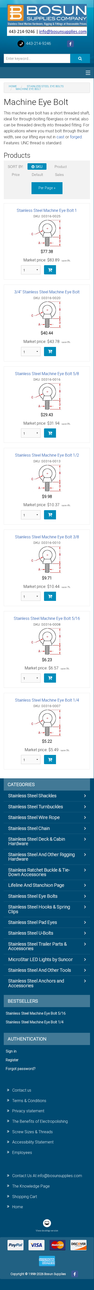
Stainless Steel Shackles (32, 795)
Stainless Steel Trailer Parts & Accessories (37, 946)
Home (17, 1207)
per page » (47, 188)
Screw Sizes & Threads (32, 1131)
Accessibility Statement (33, 1142)
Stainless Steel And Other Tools (39, 970)
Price (16, 174)
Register (12, 1060)
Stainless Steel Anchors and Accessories (36, 983)
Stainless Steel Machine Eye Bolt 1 (47, 210)
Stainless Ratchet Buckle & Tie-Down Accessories (39, 872)
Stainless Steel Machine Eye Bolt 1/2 (47, 455)
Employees (22, 1152)
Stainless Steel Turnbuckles (35, 806)
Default (37, 174)
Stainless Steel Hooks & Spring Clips (39, 909)
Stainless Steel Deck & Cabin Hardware (36, 841)
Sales (59, 174)
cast (60, 137)
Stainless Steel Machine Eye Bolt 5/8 (47, 373)
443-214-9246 (38, 43)
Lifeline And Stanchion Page (36, 885)
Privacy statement (28, 1111)
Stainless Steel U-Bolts (30, 933)
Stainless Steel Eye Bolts (33, 896)
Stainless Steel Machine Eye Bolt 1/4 (47, 700)
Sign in (11, 1051)
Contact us (21, 1090)
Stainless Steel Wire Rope (34, 817)
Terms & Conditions (29, 1100)
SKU (38, 166)
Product (60, 166)
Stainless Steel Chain (29, 828)
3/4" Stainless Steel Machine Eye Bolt (47, 292)
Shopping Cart (24, 1196)
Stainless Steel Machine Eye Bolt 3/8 (47, 537)
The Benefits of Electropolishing (40, 1121)
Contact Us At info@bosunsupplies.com (47, 1175)
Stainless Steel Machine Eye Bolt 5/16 (47, 618)
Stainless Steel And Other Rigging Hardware (41, 857)
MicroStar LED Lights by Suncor (40, 959)
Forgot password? (21, 1069)
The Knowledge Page (31, 1186)
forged (76, 137)
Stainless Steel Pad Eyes (32, 922)
